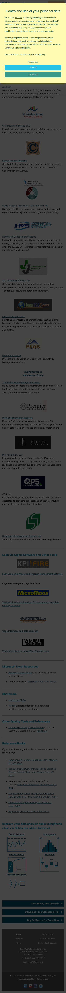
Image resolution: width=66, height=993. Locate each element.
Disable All (33, 74)
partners (18, 18)
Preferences (33, 62)
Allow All (33, 67)
